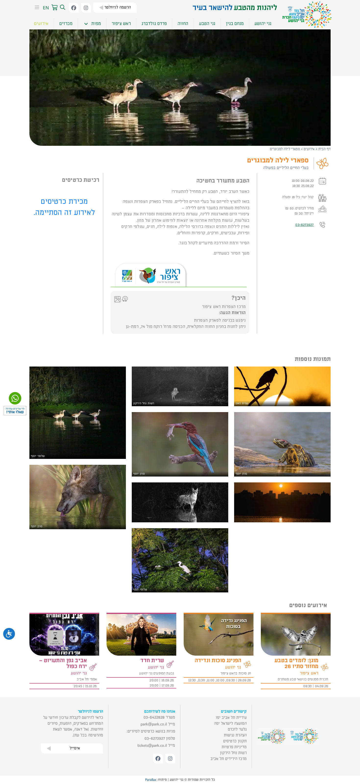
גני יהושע (262, 24)
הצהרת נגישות (235, 735)
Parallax (150, 779)
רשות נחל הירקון (233, 753)
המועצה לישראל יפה (230, 723)
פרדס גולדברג (154, 24)
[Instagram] (86, 8)
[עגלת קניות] (54, 7)
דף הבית (324, 149)
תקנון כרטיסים (235, 741)
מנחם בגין (235, 24)
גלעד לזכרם (237, 729)
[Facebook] (74, 8)
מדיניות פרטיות (234, 747)
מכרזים (65, 24)
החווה (183, 24)
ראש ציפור (121, 24)
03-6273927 (304, 224)
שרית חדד (152, 660)
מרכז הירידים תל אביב (228, 758)
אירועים (41, 24)
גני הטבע (207, 24)
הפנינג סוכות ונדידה (218, 660)
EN (46, 7)
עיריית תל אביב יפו (231, 717)
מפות (96, 24)
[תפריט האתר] (35, 8)
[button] (62, 8)
